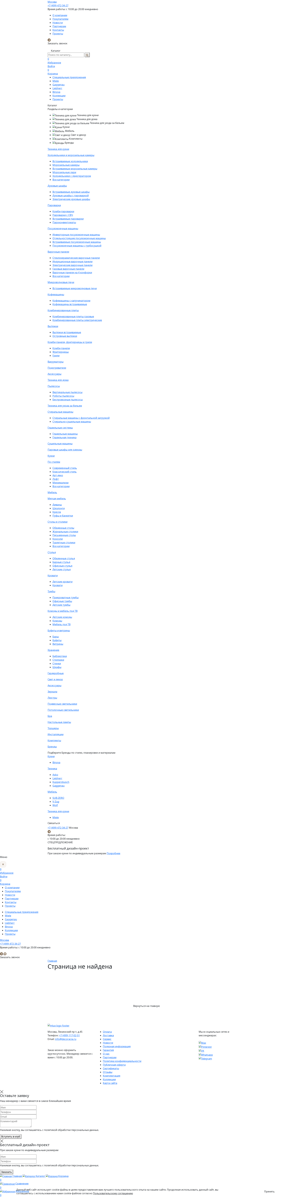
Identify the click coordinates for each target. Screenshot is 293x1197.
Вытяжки (53, 326)
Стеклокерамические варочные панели (76, 258)
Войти (51, 66)
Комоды (57, 620)
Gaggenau (58, 84)
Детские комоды (62, 617)
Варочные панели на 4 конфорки (72, 272)
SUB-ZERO (58, 798)
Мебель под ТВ (61, 624)
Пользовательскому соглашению (113, 1193)
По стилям (54, 462)
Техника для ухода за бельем (65, 405)
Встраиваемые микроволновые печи (74, 288)
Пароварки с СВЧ (62, 215)
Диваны (57, 504)
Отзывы (107, 1072)
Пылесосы (54, 386)
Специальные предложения (69, 77)
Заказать (6, 1172)
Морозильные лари (64, 172)
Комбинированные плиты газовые (73, 316)
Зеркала (52, 691)
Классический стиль (64, 471)
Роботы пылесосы (63, 396)
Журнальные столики (65, 531)
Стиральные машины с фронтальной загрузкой (81, 418)
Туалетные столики (63, 542)
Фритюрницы (60, 352)
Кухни (51, 455)
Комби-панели (61, 348)
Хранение (53, 650)
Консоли (57, 539)
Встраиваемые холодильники (70, 161)
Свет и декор (55, 679)
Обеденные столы (63, 528)
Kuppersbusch (60, 782)
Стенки (56, 663)
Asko (55, 774)
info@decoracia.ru (65, 1039)
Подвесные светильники (62, 703)
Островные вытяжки (64, 336)
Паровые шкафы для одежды (65, 449)
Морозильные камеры (66, 165)
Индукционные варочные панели (72, 261)
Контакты (58, 30)
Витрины (57, 644)
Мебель (52, 492)
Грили (56, 355)
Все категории (61, 179)
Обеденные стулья (63, 558)
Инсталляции (55, 734)
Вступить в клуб (10, 1136)
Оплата (107, 1031)
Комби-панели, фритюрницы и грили (70, 342)
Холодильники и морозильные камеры (71, 155)
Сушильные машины (60, 443)
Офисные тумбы (62, 601)
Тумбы (51, 591)
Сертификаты (111, 1068)
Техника (52, 768)
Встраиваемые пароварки (68, 218)
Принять (269, 1191)
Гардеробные (56, 673)
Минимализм (60, 482)
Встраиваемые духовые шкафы (71, 192)
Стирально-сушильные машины (71, 421)
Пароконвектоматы (64, 222)
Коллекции (58, 95)
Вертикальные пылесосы (67, 392)
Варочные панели (58, 251)
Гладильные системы (60, 427)
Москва (52, 2)
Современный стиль (64, 468)
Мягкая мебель (57, 498)
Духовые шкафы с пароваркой (70, 195)
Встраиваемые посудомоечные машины (76, 242)
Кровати (53, 575)
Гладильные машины (65, 433)
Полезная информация (117, 1046)
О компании (59, 15)
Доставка (108, 1035)
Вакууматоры (55, 361)
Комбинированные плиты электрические (77, 320)
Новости (57, 22)
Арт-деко (57, 475)
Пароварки (54, 205)
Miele (55, 81)
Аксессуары (54, 374)
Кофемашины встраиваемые (69, 304)
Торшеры (53, 728)
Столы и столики (57, 521)
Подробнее (113, 853)
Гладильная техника (64, 437)
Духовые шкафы (57, 185)
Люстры (52, 697)
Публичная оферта (114, 1064)
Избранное (54, 60)
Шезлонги (58, 508)
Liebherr (57, 88)
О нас (106, 1053)
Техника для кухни (58, 149)
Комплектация (111, 1075)
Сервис (107, 1039)
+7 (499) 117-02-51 (69, 1035)
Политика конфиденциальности (122, 1061)
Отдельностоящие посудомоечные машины (79, 238)
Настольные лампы (59, 722)
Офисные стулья (62, 565)
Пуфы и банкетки (62, 515)
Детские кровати (62, 581)
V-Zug (55, 801)
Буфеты (56, 640)
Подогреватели (57, 367)
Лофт (55, 479)
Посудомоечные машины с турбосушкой (76, 245)
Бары (55, 636)
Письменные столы (64, 535)
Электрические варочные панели (72, 265)
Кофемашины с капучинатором (71, 300)
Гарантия (108, 1050)
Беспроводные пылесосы (67, 399)
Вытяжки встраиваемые (66, 332)
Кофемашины (56, 294)
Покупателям (60, 19)
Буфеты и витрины (59, 630)
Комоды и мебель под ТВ (63, 611)
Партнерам (59, 26)
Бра (50, 716)
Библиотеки (59, 656)
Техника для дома (58, 380)
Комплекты (54, 740)
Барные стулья (61, 562)
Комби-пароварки (63, 211)
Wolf (55, 805)
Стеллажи (58, 660)
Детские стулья (61, 569)
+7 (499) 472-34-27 (58, 5)
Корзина (53, 71)
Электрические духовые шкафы (71, 199)
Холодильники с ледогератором (71, 176)
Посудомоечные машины (63, 228)
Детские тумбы (61, 605)
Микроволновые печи (61, 282)
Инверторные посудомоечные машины (76, 234)
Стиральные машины (60, 411)
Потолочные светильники (63, 710)
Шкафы (56, 667)
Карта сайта (110, 1083)
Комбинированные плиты (63, 310)
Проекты (57, 33)
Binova (56, 92)
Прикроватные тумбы (65, 597)
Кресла (56, 512)
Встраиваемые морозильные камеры (74, 168)
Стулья (52, 552)
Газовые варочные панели (68, 268)
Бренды (52, 746)
